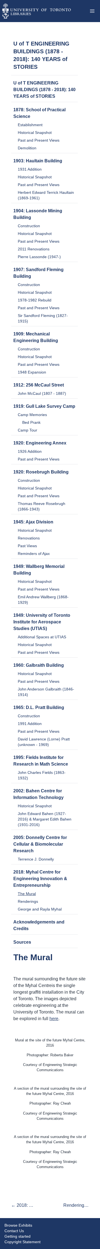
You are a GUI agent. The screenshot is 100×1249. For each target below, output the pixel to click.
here (53, 1018)
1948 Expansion (32, 372)
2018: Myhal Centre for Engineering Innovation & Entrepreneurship (40, 879)
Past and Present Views (38, 140)
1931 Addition (30, 169)
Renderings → (76, 1205)
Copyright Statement (22, 1242)
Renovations (29, 538)
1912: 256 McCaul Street (38, 385)
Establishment (30, 125)
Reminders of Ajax (34, 553)
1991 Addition (30, 723)
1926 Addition (30, 451)
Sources (22, 942)
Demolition (27, 148)
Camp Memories (32, 414)
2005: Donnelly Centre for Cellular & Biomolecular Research (40, 844)
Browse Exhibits (18, 1225)
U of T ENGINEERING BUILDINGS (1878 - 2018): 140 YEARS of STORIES (44, 90)
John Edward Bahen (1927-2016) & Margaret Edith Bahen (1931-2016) (44, 819)
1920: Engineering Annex (39, 443)
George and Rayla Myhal (40, 909)
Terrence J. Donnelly (36, 859)
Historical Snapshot (35, 132)
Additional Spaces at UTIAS (42, 637)
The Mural (27, 893)
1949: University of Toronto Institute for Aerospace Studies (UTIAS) (41, 622)
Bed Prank (31, 422)
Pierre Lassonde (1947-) (39, 257)
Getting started (17, 1236)
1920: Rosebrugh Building (41, 472)
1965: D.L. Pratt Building (38, 707)
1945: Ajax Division (33, 522)
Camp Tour (27, 430)
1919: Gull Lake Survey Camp (44, 406)
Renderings (28, 901)
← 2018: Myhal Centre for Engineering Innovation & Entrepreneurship (24, 1205)
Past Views (27, 546)
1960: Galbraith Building (38, 665)
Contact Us (14, 1231)
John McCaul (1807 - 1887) (42, 393)
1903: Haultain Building (37, 160)
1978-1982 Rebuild (34, 300)
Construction (29, 226)
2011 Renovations (33, 249)
